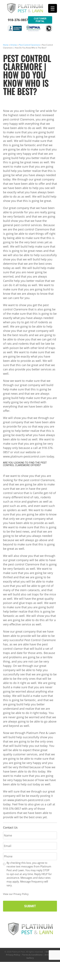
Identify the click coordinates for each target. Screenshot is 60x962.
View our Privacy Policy (16, 894)
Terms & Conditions (32, 954)
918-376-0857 (18, 20)
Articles (13, 44)
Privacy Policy (13, 954)
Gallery (30, 957)
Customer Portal (40, 20)
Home (5, 44)
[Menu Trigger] (52, 8)
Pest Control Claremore (29, 44)
